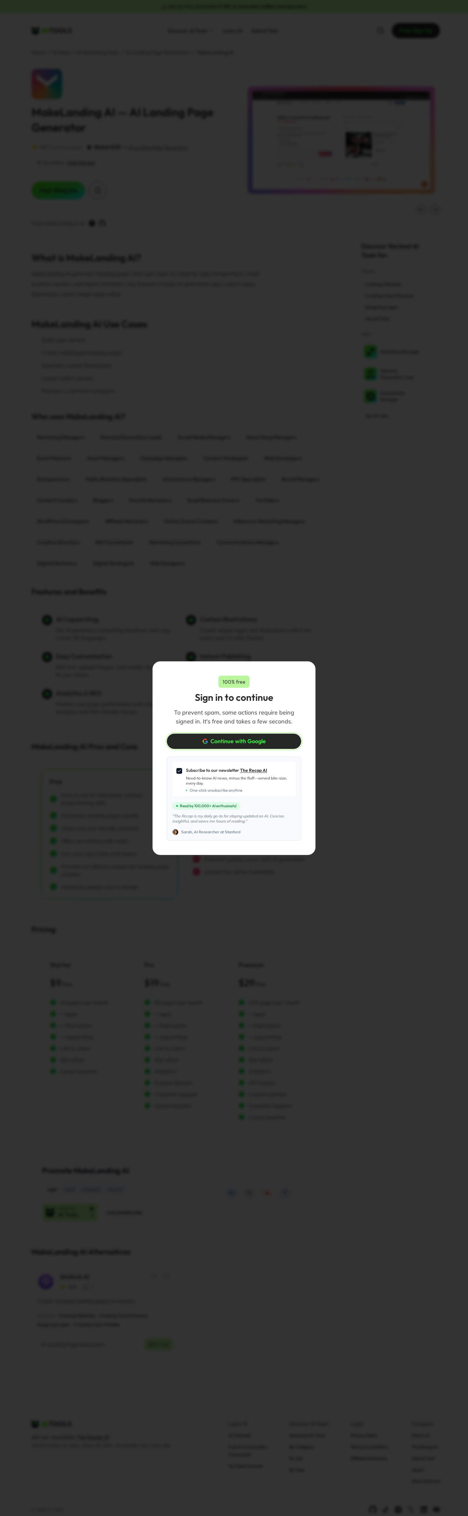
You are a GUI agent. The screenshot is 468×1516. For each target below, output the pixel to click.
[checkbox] (179, 771)
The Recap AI (253, 770)
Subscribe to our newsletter (226, 770)
